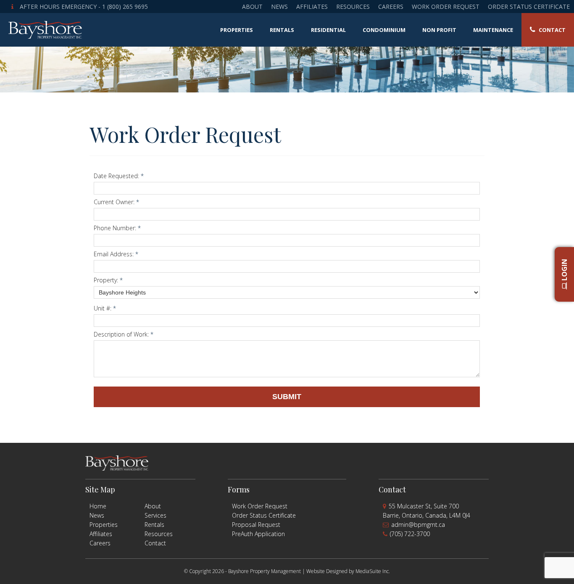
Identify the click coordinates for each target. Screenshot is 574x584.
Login (564, 271)
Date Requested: (119, 176)
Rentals (282, 30)
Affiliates (312, 7)
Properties (236, 30)
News (279, 7)
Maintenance (493, 30)
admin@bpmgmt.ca (418, 525)
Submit (286, 396)
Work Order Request (445, 7)
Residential (328, 30)
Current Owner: (116, 202)
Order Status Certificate (529, 7)
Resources (353, 7)
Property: (108, 280)
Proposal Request (256, 525)
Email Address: (116, 254)
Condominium (384, 30)
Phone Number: (117, 228)
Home (98, 506)
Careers (390, 7)
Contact (551, 30)
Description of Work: (123, 334)
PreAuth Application (258, 534)
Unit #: (105, 308)
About (252, 7)
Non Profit (439, 30)
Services (155, 515)
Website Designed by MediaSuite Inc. (348, 571)
